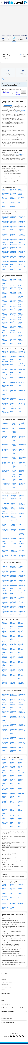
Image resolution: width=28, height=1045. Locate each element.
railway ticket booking (19, 154)
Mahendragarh (6, 92)
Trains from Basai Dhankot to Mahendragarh (13, 876)
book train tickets (8, 105)
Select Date (23, 91)
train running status (15, 111)
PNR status (23, 110)
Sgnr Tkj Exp (5, 89)
